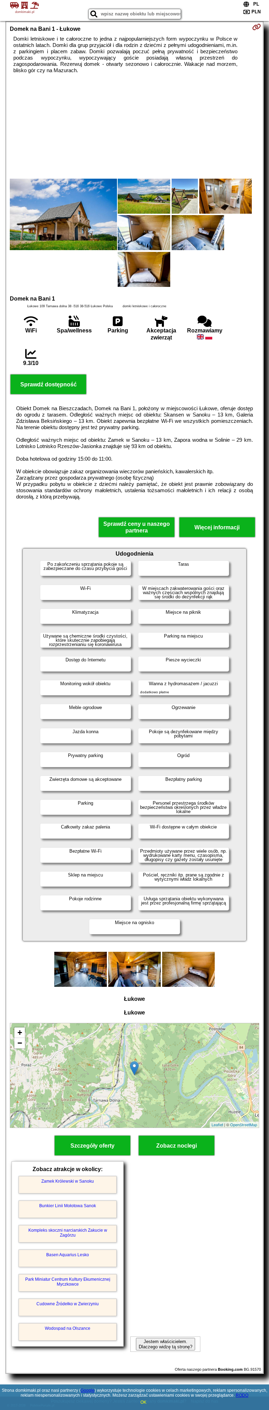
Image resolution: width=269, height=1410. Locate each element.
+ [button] (20, 1032)
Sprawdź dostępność (48, 384)
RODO (242, 1395)
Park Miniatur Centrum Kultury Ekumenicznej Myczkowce (67, 1282)
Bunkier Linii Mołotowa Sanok (67, 1205)
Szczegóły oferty (92, 1146)
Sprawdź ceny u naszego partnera (136, 527)
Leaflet (217, 1124)
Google (88, 1390)
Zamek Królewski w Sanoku (67, 1181)
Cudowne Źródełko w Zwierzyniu (67, 1303)
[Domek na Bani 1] (63, 215)
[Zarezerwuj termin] (256, 27)
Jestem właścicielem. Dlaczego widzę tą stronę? (165, 1344)
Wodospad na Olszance (67, 1328)
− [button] (20, 1043)
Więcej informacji (217, 527)
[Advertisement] (134, 126)
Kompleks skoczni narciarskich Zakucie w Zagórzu (67, 1233)
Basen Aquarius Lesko (67, 1254)
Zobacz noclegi (176, 1146)
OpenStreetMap (243, 1124)
